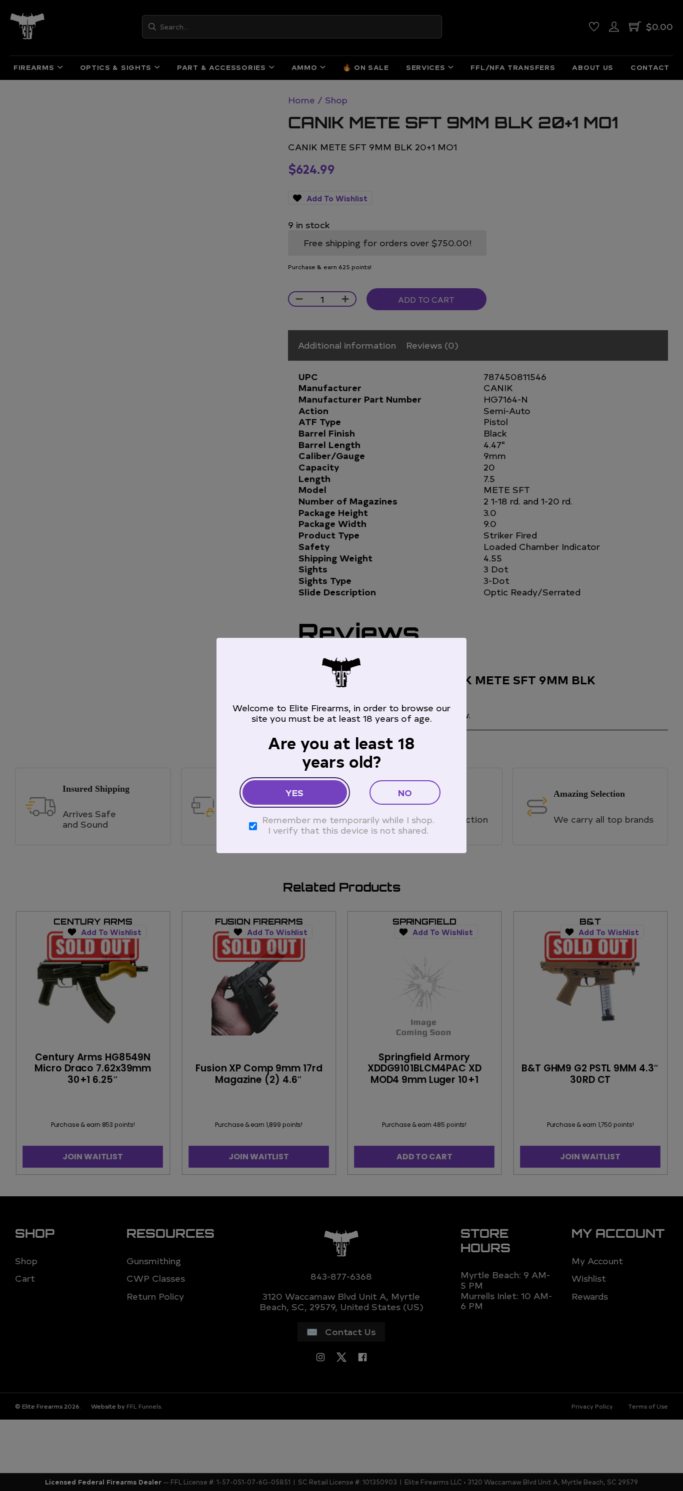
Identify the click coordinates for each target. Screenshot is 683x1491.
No (405, 792)
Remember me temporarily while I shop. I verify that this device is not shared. (348, 825)
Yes (295, 792)
